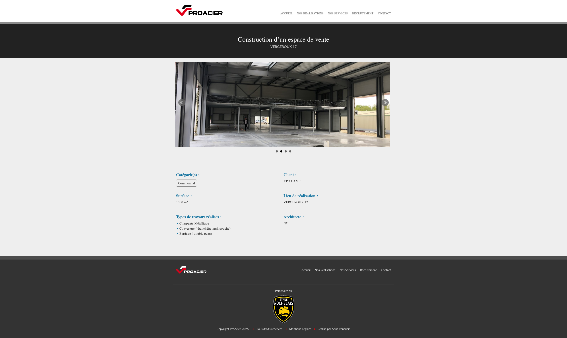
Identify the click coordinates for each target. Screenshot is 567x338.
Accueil (286, 13)
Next (385, 102)
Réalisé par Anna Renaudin (334, 329)
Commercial (186, 183)
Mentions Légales (300, 329)
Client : (290, 175)
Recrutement (362, 13)
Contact (384, 13)
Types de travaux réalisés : (198, 217)
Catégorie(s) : (188, 175)
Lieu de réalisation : (301, 196)
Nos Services (338, 13)
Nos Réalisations (310, 13)
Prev (181, 102)
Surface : (184, 196)
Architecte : (294, 217)
